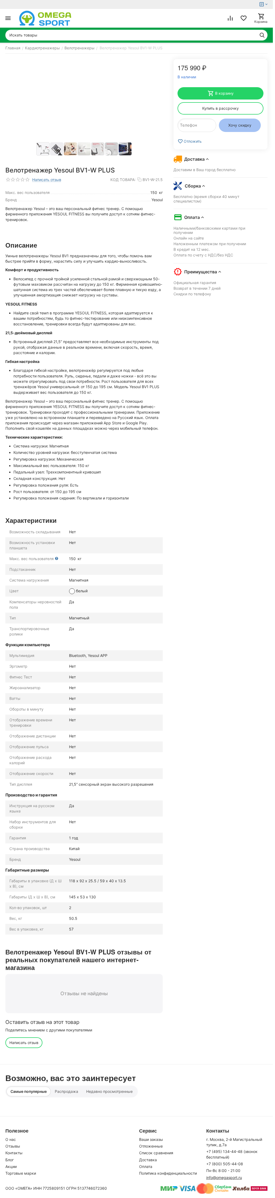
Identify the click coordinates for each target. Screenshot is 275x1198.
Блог (9, 1159)
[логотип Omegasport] (45, 18)
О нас (10, 1139)
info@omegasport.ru (224, 1177)
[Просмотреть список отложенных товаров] (243, 18)
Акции (11, 1166)
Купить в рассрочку (220, 108)
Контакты (14, 1153)
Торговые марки (20, 1173)
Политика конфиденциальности (168, 1173)
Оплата (145, 1166)
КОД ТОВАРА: (123, 179)
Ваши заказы (151, 1139)
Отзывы (12, 1146)
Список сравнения (156, 1153)
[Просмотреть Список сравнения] (230, 18)
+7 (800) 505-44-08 (224, 1164)
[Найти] (262, 35)
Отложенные (151, 1146)
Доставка (148, 1159)
